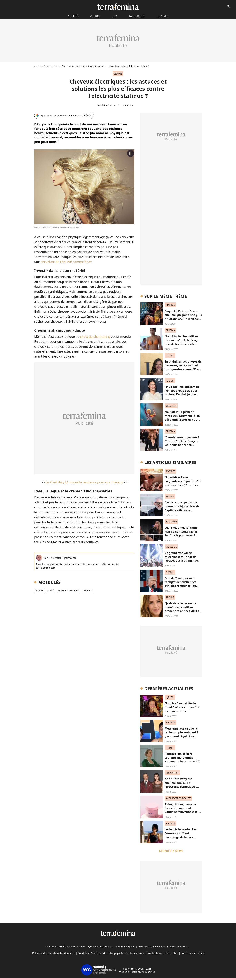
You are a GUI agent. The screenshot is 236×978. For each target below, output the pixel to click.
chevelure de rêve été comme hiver (66, 262)
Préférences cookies (192, 953)
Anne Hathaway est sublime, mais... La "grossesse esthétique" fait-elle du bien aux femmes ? (180, 786)
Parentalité (136, 16)
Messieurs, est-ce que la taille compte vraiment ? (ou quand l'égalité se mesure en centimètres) (181, 734)
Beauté (39, 590)
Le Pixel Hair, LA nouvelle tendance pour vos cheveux (84, 482)
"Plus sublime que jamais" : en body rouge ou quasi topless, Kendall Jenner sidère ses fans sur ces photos (183, 394)
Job (115, 16)
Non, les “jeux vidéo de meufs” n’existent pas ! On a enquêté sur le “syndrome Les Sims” (183, 709)
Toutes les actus (51, 66)
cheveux (88, 590)
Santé (51, 590)
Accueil (37, 66)
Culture (95, 16)
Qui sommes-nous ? (99, 946)
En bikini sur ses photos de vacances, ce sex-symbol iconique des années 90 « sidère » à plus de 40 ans (183, 367)
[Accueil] (118, 6)
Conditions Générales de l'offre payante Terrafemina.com (111, 953)
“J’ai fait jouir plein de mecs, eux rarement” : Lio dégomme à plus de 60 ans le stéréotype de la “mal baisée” (183, 419)
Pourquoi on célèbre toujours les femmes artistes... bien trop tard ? (182, 757)
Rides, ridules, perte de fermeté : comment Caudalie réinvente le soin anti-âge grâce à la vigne (182, 810)
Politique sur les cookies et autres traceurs (162, 946)
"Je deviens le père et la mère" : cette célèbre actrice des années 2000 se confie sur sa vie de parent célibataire (183, 611)
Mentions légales (124, 946)
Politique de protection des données (53, 953)
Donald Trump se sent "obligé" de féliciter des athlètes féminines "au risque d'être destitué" (180, 584)
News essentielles (68, 590)
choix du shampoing (95, 336)
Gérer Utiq (171, 953)
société (73, 16)
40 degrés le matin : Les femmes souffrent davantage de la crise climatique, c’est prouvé (181, 835)
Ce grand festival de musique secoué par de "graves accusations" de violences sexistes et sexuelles (181, 560)
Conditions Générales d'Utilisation (65, 946)
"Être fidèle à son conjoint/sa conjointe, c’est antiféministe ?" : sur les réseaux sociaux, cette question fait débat (183, 485)
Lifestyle (162, 16)
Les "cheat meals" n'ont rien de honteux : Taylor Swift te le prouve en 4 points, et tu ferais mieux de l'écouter (182, 535)
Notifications (154, 953)
